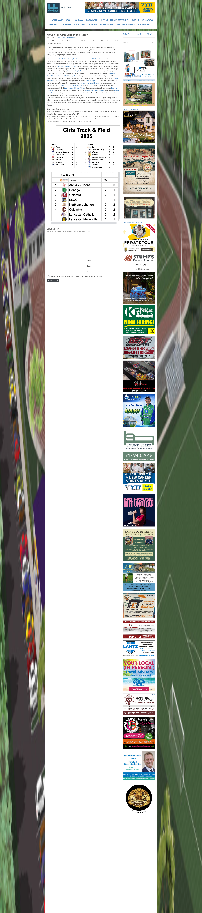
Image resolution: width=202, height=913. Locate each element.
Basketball (91, 20)
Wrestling (53, 24)
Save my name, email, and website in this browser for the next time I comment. (76, 276)
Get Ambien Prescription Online (70, 59)
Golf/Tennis (79, 24)
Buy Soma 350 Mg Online (92, 59)
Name (89, 260)
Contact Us (126, 34)
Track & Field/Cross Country (114, 20)
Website (89, 271)
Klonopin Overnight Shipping (89, 83)
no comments (71, 37)
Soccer (135, 20)
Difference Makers (126, 24)
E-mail (89, 266)
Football (78, 20)
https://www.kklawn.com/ (131, 109)
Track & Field (61, 37)
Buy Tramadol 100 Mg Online (74, 88)
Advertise (150, 34)
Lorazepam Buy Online (75, 71)
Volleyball (147, 20)
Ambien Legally (70, 76)
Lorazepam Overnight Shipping (67, 66)
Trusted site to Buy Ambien (94, 90)
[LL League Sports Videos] (64, 8)
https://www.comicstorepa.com (133, 222)
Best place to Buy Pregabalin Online (69, 85)
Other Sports (106, 24)
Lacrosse (66, 24)
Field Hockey (144, 24)
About (139, 34)
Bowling (93, 24)
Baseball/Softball (61, 20)
